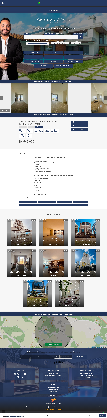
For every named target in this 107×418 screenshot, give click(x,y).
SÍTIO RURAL (53, 61)
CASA (73, 52)
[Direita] (105, 98)
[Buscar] (80, 37)
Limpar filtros (78, 33)
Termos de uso (58, 409)
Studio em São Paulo (73, 61)
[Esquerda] (1, 98)
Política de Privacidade (50, 409)
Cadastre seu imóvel (53, 387)
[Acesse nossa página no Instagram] (21, 374)
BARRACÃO (53, 52)
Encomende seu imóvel (53, 389)
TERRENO (43, 65)
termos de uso (20, 416)
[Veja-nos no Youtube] (25, 374)
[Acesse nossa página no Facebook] (15, 374)
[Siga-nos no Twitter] (18, 377)
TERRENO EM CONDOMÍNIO (63, 65)
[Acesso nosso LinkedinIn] (22, 377)
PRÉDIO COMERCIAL (34, 61)
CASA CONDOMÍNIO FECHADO (33, 57)
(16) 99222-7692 (54, 10)
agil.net (59, 403)
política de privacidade (11, 416)
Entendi (102, 415)
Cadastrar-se (79, 356)
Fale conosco (53, 391)
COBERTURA (73, 57)
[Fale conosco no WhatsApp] (18, 374)
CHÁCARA (53, 57)
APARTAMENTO (34, 52)
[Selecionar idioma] (40, 3)
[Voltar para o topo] (3, 411)
